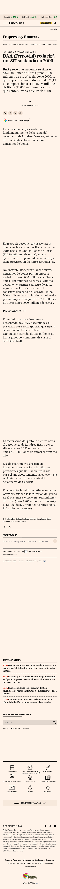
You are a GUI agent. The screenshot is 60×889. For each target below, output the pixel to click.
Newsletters (48, 863)
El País (53, 29)
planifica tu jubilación (12, 781)
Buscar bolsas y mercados (17, 714)
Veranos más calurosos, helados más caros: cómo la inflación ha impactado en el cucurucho (28, 700)
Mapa (37, 863)
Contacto (8, 860)
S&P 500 (25, 17)
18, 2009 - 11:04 (30, 106)
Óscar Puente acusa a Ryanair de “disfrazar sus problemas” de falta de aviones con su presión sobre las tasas (29, 668)
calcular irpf (12, 771)
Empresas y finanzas (21, 37)
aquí (44, 561)
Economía (43, 541)
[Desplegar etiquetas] (55, 541)
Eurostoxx (15, 729)
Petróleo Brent (47, 17)
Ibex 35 (7, 17)
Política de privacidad (15, 863)
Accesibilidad (29, 863)
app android (48, 792)
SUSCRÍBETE (46, 23)
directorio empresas (48, 781)
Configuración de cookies (44, 860)
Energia (33, 44)
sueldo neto (48, 771)
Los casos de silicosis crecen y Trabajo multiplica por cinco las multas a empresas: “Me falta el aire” (30, 691)
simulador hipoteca (30, 771)
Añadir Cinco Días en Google (18, 120)
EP (30, 101)
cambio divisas (30, 781)
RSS (41, 863)
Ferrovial (6, 541)
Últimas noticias (12, 660)
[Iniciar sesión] (55, 23)
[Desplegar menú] (5, 23)
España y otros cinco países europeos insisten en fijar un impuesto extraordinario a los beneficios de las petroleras (29, 679)
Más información (9, 554)
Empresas (32, 541)
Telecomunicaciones (19, 44)
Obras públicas (19, 541)
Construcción (45, 44)
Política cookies (28, 860)
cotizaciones (12, 792)
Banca (6, 44)
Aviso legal (17, 860)
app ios (30, 792)
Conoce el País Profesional (30, 803)
